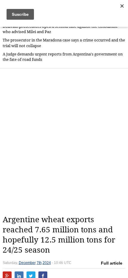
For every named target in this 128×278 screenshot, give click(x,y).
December (27, 263)
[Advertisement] (64, 142)
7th (39, 263)
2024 (47, 263)
